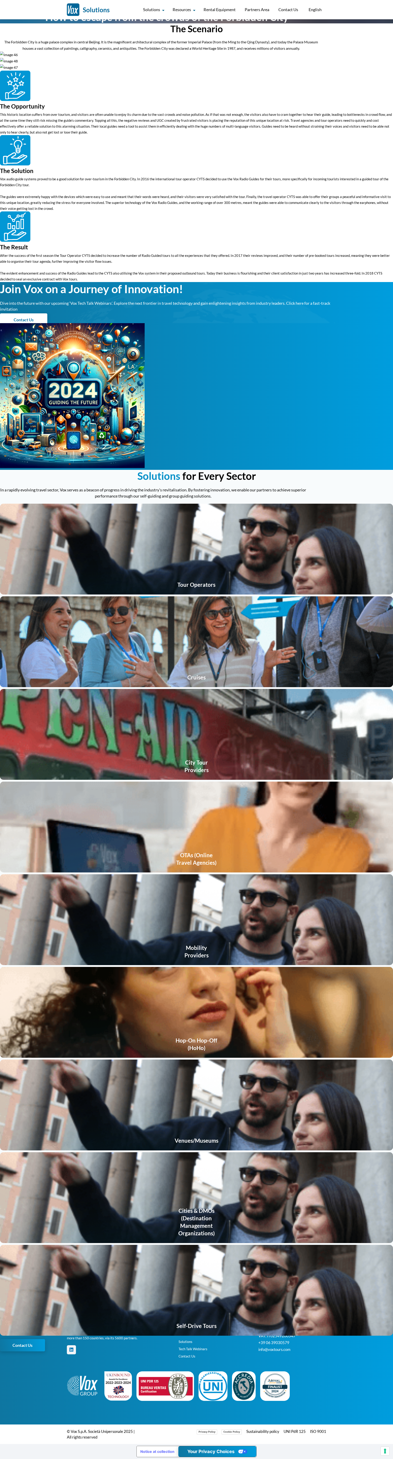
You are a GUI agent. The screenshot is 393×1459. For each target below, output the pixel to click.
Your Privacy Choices (210, 1451)
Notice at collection (157, 1451)
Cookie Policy (231, 1431)
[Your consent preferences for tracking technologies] (385, 1451)
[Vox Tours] (73, 9)
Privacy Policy (207, 1431)
